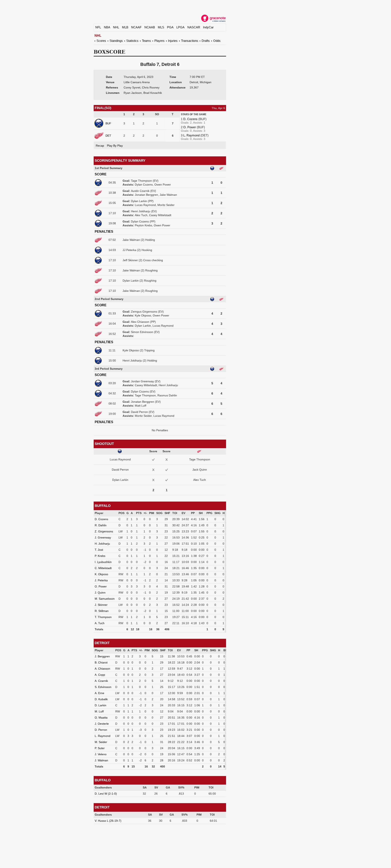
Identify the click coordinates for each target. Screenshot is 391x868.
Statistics (132, 40)
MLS (161, 27)
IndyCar (208, 27)
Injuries (173, 40)
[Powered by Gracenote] (213, 18)
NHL (116, 27)
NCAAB (149, 27)
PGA (170, 27)
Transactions (189, 40)
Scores (101, 40)
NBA (107, 27)
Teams (146, 40)
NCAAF (136, 27)
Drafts (206, 40)
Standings (116, 40)
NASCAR (193, 27)
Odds (217, 40)
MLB (125, 27)
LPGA (180, 27)
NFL (98, 27)
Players (159, 40)
